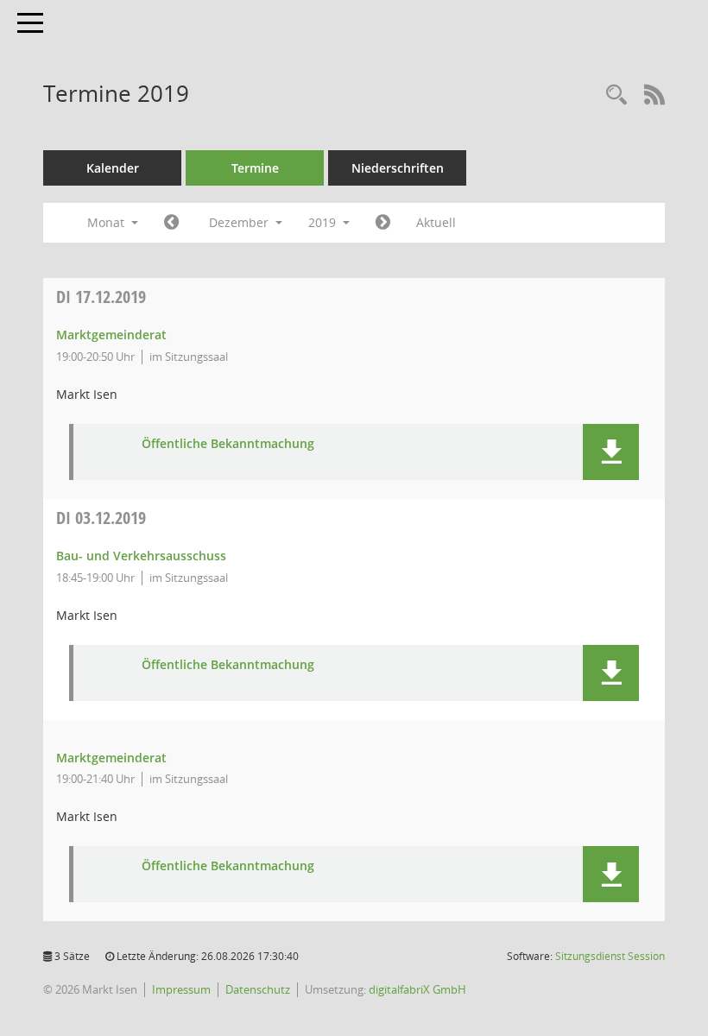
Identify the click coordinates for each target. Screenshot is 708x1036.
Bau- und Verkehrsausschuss (141, 555)
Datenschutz (257, 989)
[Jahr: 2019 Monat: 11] (171, 222)
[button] (611, 452)
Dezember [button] (240, 222)
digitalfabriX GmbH (417, 989)
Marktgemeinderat (111, 334)
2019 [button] (323, 222)
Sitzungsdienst (610, 956)
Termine (255, 168)
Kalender (112, 168)
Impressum (181, 989)
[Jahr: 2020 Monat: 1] (383, 222)
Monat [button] (107, 222)
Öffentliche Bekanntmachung (228, 444)
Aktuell (436, 222)
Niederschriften (397, 168)
